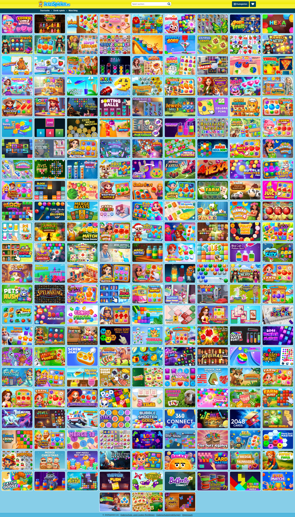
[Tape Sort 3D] (50, 86)
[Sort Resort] (278, 315)
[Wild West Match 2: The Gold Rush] (17, 107)
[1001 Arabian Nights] (82, 107)
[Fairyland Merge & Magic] (17, 86)
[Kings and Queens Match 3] (50, 439)
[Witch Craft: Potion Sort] (245, 252)
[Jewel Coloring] (147, 169)
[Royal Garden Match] (17, 398)
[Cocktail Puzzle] (82, 86)
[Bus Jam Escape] (50, 273)
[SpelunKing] (50, 294)
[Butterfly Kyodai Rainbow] (17, 169)
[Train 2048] (82, 336)
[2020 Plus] (17, 148)
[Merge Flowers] (180, 148)
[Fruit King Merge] (245, 232)
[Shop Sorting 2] (17, 252)
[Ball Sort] (115, 65)
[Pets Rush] (17, 294)
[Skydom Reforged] (245, 86)
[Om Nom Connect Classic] (212, 211)
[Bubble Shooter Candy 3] (212, 398)
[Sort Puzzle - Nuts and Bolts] (82, 460)
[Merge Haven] (82, 44)
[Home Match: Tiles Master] (115, 502)
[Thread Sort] (17, 232)
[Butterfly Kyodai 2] (147, 481)
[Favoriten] (253, 4)
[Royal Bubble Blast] (50, 252)
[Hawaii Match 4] (245, 211)
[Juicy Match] (245, 148)
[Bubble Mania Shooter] (115, 460)
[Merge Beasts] (82, 211)
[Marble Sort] (180, 44)
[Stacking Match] (17, 128)
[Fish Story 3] (147, 211)
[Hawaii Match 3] (147, 273)
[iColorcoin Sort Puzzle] (180, 211)
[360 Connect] (180, 419)
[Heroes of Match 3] (147, 148)
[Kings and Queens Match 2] (17, 190)
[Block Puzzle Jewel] (17, 211)
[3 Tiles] (147, 398)
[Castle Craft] (212, 44)
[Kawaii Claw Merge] (180, 294)
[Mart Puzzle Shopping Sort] (245, 315)
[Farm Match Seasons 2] (278, 377)
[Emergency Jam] (82, 419)
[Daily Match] (115, 439)
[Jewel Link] (180, 356)
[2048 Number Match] (278, 336)
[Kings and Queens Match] (50, 377)
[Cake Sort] (147, 190)
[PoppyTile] (17, 460)
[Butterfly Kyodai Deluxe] (212, 128)
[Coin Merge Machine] (82, 128)
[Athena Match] (82, 148)
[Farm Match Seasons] (50, 398)
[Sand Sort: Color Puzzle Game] (180, 128)
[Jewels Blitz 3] (180, 107)
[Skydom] (180, 24)
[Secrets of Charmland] (180, 252)
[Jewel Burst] (212, 419)
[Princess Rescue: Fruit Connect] (147, 128)
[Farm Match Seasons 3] (278, 273)
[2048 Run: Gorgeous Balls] (245, 356)
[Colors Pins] (212, 107)
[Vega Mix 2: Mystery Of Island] (245, 128)
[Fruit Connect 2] (147, 356)
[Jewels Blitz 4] (17, 44)
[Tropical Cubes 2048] (245, 398)
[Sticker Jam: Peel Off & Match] (212, 377)
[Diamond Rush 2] (17, 419)
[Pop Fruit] (245, 24)
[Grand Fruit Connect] (147, 502)
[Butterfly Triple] (180, 502)
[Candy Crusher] (82, 315)
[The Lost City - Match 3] (212, 336)
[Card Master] (212, 460)
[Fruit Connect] (245, 44)
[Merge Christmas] (50, 460)
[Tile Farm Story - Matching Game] (115, 356)
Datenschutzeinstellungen (168, 515)
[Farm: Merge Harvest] (245, 190)
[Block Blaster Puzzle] (147, 439)
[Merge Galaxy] (180, 460)
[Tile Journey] (50, 65)
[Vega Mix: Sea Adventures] (245, 439)
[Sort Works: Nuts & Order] (50, 107)
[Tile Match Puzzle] (82, 252)
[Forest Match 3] (180, 190)
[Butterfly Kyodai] (212, 24)
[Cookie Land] (278, 128)
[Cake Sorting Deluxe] (245, 107)
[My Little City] (278, 252)
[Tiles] (212, 252)
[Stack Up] (115, 419)
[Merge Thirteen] (82, 439)
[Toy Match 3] (147, 460)
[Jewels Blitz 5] (278, 44)
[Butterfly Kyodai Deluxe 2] (147, 107)
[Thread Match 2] (147, 336)
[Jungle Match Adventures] (50, 232)
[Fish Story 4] (278, 169)
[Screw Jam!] (82, 356)
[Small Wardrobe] (180, 315)
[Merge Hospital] (115, 252)
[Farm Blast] (278, 398)
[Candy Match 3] (82, 294)
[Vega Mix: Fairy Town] (278, 86)
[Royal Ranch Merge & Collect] (17, 315)
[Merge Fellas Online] (17, 356)
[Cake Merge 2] (245, 65)
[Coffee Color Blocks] (147, 44)
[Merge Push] (115, 481)
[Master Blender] (82, 377)
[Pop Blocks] (115, 398)
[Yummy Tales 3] (180, 86)
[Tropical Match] (180, 336)
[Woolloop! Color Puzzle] (17, 65)
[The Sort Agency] (212, 439)
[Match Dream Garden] (82, 232)
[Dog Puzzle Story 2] (115, 169)
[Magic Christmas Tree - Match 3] (180, 232)
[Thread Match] (278, 65)
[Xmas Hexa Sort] (212, 148)
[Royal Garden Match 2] (212, 315)
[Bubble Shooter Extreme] (212, 273)
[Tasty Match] (147, 377)
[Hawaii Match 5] (115, 232)
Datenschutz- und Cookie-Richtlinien (138, 515)
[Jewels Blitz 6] (50, 44)
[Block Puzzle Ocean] (82, 481)
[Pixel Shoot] (115, 86)
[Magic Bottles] (147, 252)
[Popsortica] (17, 377)
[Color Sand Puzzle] (245, 481)
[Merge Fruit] (82, 190)
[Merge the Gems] (180, 273)
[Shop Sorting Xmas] (115, 294)
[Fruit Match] (82, 24)
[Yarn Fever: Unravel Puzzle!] (115, 211)
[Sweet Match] (115, 24)
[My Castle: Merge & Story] (147, 65)
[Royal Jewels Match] (17, 336)
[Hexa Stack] (278, 24)
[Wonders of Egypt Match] (115, 315)
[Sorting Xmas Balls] (82, 169)
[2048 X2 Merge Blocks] (50, 128)
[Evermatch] (278, 481)
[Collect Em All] (278, 356)
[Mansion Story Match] (212, 86)
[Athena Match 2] (115, 273)
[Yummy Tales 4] (278, 107)
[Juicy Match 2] (278, 190)
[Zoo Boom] (147, 24)
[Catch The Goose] (17, 481)
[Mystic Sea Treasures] (147, 86)
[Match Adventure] (245, 377)
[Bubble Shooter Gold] (147, 419)
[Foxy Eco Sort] (50, 356)
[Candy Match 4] (278, 232)
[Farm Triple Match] (212, 190)
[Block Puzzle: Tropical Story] (147, 315)
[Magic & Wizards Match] (82, 398)
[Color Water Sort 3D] (245, 336)
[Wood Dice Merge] (212, 232)
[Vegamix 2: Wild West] (82, 65)
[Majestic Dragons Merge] (245, 294)
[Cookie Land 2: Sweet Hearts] (17, 24)
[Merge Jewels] (278, 419)
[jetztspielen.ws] (54, 4)
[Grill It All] (212, 356)
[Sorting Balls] (115, 107)
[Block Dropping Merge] (50, 190)
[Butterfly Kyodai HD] (50, 148)
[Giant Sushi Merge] (115, 377)
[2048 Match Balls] (50, 315)
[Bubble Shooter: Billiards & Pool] (50, 211)
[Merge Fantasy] (180, 169)
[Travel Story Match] (147, 294)
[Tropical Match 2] (278, 294)
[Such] (169, 4)
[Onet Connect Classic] (115, 44)
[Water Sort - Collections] (50, 481)
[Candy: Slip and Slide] (180, 439)
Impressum (187, 515)
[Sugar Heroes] (180, 65)
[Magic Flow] (17, 273)
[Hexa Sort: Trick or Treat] (115, 336)
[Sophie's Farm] (278, 460)
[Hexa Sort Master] (278, 439)
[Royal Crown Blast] (17, 439)
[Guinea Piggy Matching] (180, 398)
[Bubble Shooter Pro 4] (245, 169)
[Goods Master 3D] (212, 65)
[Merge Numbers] (245, 460)
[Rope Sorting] (212, 481)
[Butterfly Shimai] (115, 148)
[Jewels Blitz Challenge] (245, 273)
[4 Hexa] (212, 169)
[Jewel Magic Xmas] (50, 169)
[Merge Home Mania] (82, 273)
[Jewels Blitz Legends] (50, 336)
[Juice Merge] (115, 128)
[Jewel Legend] (50, 419)
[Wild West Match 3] (115, 190)
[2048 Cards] (245, 419)
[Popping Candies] (180, 377)
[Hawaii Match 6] (278, 148)
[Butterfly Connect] (180, 481)
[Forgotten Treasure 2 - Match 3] (278, 211)
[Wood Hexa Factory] (212, 294)
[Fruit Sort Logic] (50, 24)
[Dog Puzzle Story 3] (147, 232)
